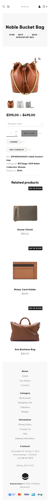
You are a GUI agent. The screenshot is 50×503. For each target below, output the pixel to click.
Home (11, 35)
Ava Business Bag (25, 349)
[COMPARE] (30, 204)
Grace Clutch (25, 229)
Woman (21, 167)
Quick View (19, 204)
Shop (20, 35)
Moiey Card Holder (25, 289)
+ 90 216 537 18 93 (25, 458)
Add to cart (29, 133)
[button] (39, 59)
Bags (34, 35)
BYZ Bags (22, 163)
